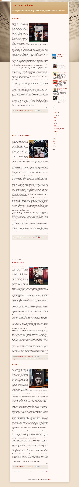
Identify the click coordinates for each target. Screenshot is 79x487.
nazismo (42, 237)
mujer (41, 358)
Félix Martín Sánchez (62, 54)
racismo (46, 358)
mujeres (43, 358)
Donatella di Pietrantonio (20, 468)
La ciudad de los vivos (61, 64)
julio (55, 118)
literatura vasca (36, 111)
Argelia (17, 358)
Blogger (49, 479)
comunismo (27, 237)
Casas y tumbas (16, 18)
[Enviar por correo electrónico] (35, 110)
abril (55, 123)
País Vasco (43, 111)
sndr (40, 479)
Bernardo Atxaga (23, 111)
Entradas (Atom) (19, 473)
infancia (27, 468)
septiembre (56, 115)
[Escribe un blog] (36, 110)
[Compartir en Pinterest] (39, 110)
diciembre (55, 110)
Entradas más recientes (16, 471)
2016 (54, 143)
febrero (55, 133)
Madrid (40, 237)
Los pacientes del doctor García (21, 135)
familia (25, 468)
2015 (54, 144)
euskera (32, 111)
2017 (54, 141)
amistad (17, 111)
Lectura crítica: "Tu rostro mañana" (61, 97)
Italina (30, 468)
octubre (55, 114)
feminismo (23, 358)
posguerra (45, 237)
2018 (54, 140)
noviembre (56, 112)
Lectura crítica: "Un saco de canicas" (62, 89)
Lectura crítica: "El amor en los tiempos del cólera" (62, 81)
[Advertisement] (30, 123)
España (30, 237)
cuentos (27, 111)
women (14, 359)
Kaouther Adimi (33, 358)
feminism (20, 358)
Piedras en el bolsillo (18, 262)
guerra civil (37, 237)
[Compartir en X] (37, 110)
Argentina (23, 237)
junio (55, 120)
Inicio (31, 471)
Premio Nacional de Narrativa (17, 238)
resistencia (23, 238)
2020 (54, 136)
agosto (55, 117)
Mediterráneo (38, 358)
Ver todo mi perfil (60, 56)
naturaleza (40, 111)
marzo (55, 125)
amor (19, 111)
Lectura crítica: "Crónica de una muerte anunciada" (62, 73)
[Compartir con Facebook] (38, 110)
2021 (54, 109)
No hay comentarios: (30, 110)
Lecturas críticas (22, 5)
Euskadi (29, 111)
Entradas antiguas (45, 471)
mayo (55, 122)
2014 (54, 146)
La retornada (15, 364)
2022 (54, 107)
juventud (29, 358)
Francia (26, 358)
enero (55, 135)
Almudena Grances (19, 237)
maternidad (33, 468)
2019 (54, 138)
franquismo (33, 237)
